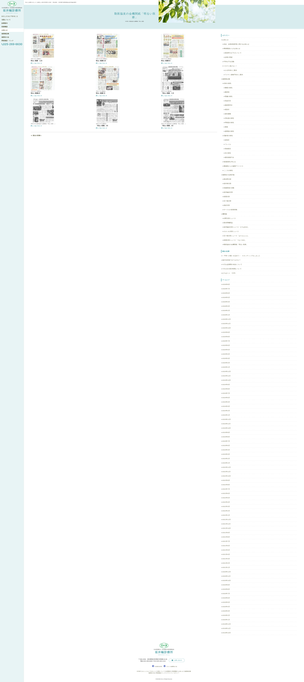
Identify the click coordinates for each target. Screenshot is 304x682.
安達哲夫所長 (158, 666)
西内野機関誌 (228, 223)
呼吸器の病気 (229, 122)
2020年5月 (226, 602)
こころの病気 (228, 170)
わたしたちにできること (10, 16)
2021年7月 (226, 541)
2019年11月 (227, 628)
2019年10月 (227, 633)
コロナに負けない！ (230, 66)
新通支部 (227, 196)
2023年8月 (226, 437)
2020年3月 (226, 611)
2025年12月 (227, 319)
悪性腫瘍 (228, 114)
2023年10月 (227, 428)
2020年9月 (226, 585)
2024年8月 (226, 389)
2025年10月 (227, 328)
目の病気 (228, 153)
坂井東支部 (227, 183)
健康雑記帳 (5, 33)
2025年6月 (226, 345)
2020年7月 (226, 593)
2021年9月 (226, 532)
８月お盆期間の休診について (232, 264)
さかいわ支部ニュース (231, 231)
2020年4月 (226, 606)
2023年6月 (226, 445)
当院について (6, 20)
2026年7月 (226, 289)
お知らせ (5, 30)
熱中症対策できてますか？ (232, 260)
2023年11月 (227, 424)
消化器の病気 (229, 118)
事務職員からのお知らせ (232, 48)
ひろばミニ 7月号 (229, 273)
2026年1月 (226, 315)
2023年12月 (227, 419)
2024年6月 (226, 397)
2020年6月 (226, 598)
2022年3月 (226, 506)
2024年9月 (226, 384)
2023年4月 (226, 450)
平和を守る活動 (229, 61)
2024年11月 (227, 376)
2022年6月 (226, 493)
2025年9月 (226, 332)
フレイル (228, 144)
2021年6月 (226, 545)
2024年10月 (227, 380)
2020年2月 (226, 615)
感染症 (227, 109)
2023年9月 (226, 432)
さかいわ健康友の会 (171, 666)
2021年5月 (226, 550)
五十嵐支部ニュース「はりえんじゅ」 (236, 236)
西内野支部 (227, 179)
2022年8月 (226, 484)
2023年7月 (226, 441)
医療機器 (5, 26)
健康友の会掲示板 (229, 175)
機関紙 (225, 214)
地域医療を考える (230, 162)
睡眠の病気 (228, 88)
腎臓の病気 (228, 96)
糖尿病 (227, 92)
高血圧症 (228, 101)
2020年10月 (227, 580)
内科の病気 (227, 83)
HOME (126, 21)
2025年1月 (226, 367)
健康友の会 (5, 37)
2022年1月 (226, 515)
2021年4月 (226, 554)
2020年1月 (226, 619)
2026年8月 (226, 284)
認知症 (227, 140)
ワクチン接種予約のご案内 (234, 74)
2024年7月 (226, 393)
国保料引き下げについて (233, 53)
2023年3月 (226, 454)
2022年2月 (226, 511)
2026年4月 (226, 302)
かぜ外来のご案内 (231, 70)
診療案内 (5, 23)
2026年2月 (226, 310)
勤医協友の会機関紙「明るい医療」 (236, 244)
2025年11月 (227, 323)
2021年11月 (227, 524)
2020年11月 (227, 576)
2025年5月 (226, 350)
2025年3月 (226, 358)
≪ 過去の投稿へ (36, 135)
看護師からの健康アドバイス (233, 166)
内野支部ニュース (230, 218)
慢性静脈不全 (229, 157)
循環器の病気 (229, 131)
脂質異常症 (228, 105)
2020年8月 (226, 589)
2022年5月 (226, 498)
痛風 (226, 127)
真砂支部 (227, 205)
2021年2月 (226, 563)
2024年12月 (227, 371)
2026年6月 (226, 293)
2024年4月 (226, 402)
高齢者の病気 (228, 135)
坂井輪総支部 (228, 192)
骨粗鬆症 (228, 148)
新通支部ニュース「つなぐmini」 (235, 240)
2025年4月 (226, 354)
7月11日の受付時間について (232, 269)
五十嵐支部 (227, 201)
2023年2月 (226, 458)
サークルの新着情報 (230, 209)
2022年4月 (226, 502)
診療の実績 (228, 57)
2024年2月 (226, 410)
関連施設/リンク (160, 673)
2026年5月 (226, 297)
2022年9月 (226, 480)
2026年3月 (226, 306)
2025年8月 (226, 336)
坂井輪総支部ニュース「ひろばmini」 (236, 227)
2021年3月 (226, 559)
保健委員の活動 (229, 188)
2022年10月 (227, 476)
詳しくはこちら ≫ (36, 63)
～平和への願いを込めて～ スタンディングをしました (241, 256)
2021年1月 (226, 567)
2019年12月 (227, 624)
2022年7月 (226, 489)
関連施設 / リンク (8, 40)
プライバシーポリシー (173, 673)
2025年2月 (226, 363)
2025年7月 (226, 341)
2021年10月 (227, 528)
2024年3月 (226, 406)
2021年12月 (227, 519)
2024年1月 (226, 415)
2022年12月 (227, 467)
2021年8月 (226, 537)
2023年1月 (226, 463)
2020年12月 (227, 572)
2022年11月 (227, 471)
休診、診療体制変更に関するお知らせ (236, 44)
